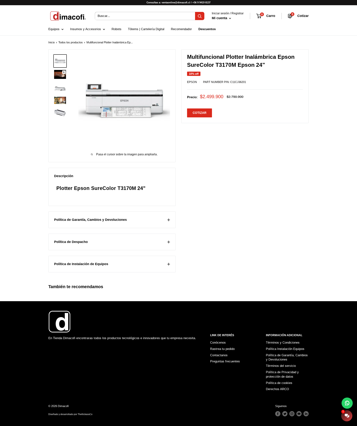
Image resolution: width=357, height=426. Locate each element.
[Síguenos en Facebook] (277, 413)
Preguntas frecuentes (225, 361)
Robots (116, 29)
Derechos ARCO (277, 389)
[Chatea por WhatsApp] (347, 403)
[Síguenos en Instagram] (292, 413)
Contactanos (219, 355)
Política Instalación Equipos (285, 349)
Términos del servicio (281, 366)
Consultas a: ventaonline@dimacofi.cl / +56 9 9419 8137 (178, 2)
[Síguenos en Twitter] (284, 413)
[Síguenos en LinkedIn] (306, 413)
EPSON (192, 82)
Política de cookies (279, 383)
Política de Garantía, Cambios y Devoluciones (287, 357)
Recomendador (181, 29)
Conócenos (218, 342)
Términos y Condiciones (283, 342)
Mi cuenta (220, 18)
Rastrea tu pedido (222, 349)
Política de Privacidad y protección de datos (282, 374)
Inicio (51, 42)
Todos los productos (70, 42)
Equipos (54, 29)
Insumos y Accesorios (85, 29)
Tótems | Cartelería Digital (146, 29)
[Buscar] (199, 16)
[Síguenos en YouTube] (299, 413)
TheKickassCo (85, 414)
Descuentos (207, 29)
